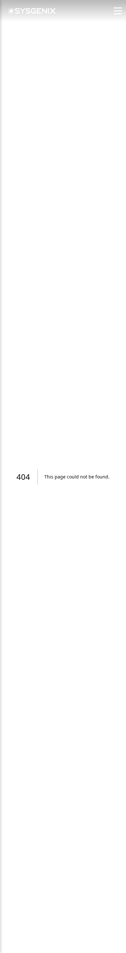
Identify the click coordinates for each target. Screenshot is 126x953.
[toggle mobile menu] (117, 11)
